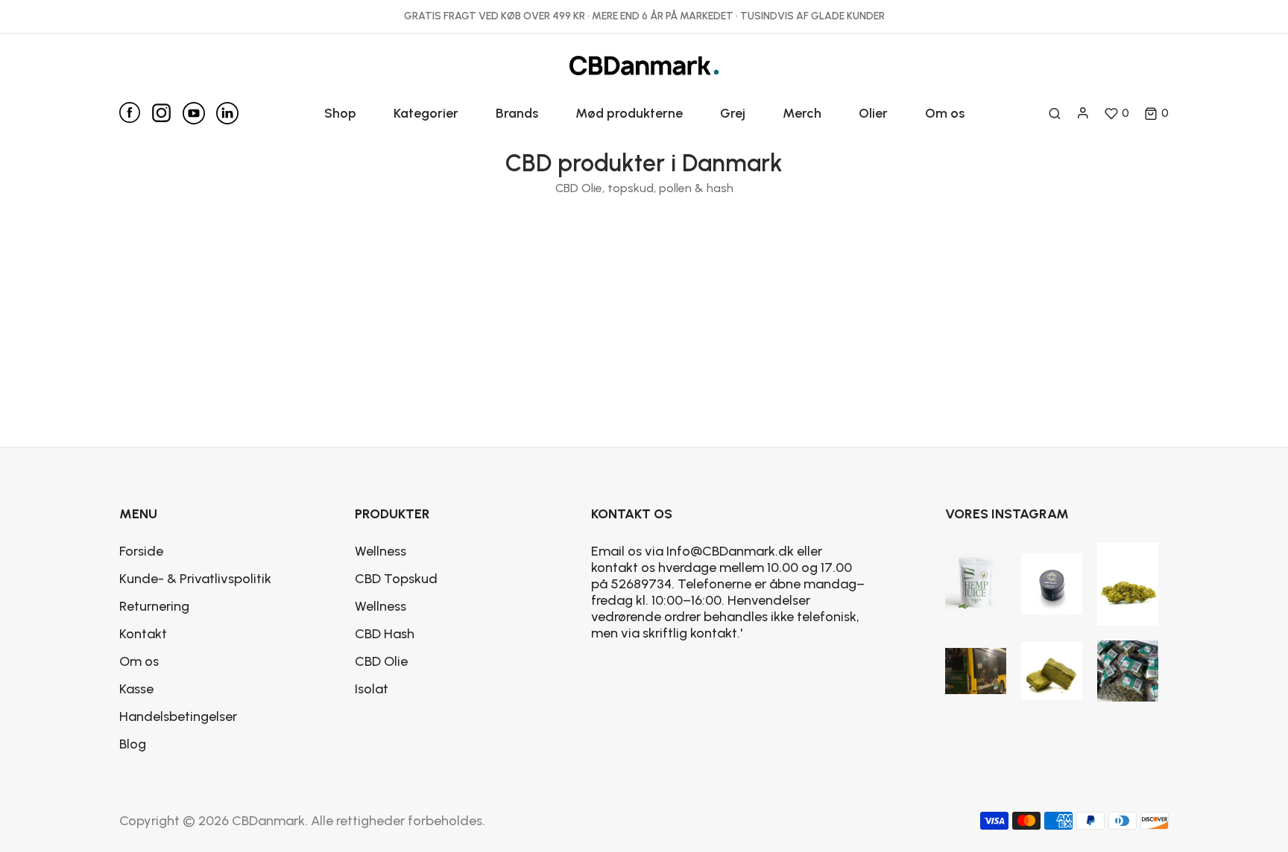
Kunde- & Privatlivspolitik (195, 578)
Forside (141, 551)
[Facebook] (135, 112)
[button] (1156, 113)
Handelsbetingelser (178, 716)
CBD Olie (381, 661)
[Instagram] (167, 110)
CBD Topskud (396, 578)
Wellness (380, 551)
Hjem (592, 259)
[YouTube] (199, 113)
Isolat (371, 689)
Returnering (154, 606)
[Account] (1083, 113)
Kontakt (143, 634)
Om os (139, 661)
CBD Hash (384, 634)
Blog (132, 744)
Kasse (136, 689)
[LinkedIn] (227, 113)
